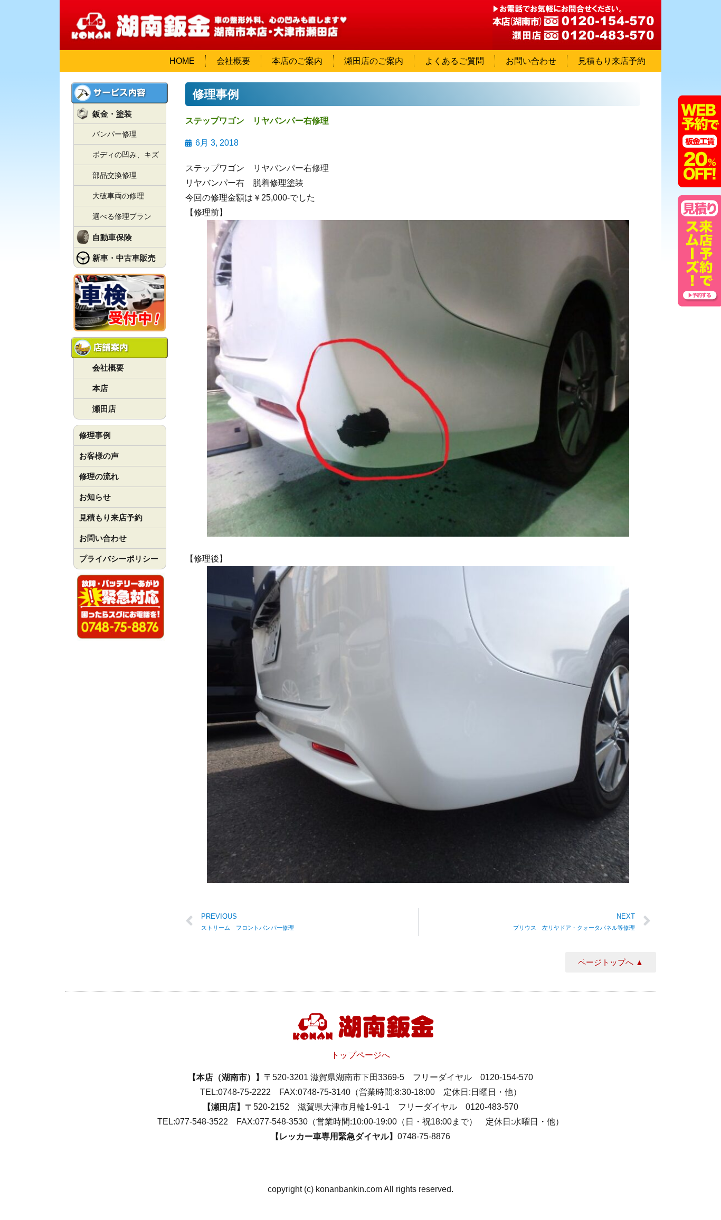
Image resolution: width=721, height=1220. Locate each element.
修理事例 (95, 435)
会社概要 (233, 60)
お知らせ (95, 496)
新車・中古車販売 (124, 257)
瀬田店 (104, 408)
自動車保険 (112, 237)
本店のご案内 (297, 60)
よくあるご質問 (454, 60)
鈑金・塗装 (112, 113)
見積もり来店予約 (612, 60)
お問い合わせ (531, 60)
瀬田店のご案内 (373, 60)
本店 (100, 388)
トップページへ (360, 1055)
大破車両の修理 (118, 196)
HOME (182, 60)
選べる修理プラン (121, 216)
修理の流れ (99, 476)
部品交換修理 (114, 175)
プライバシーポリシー (118, 558)
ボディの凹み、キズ (125, 154)
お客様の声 (99, 455)
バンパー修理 (114, 134)
